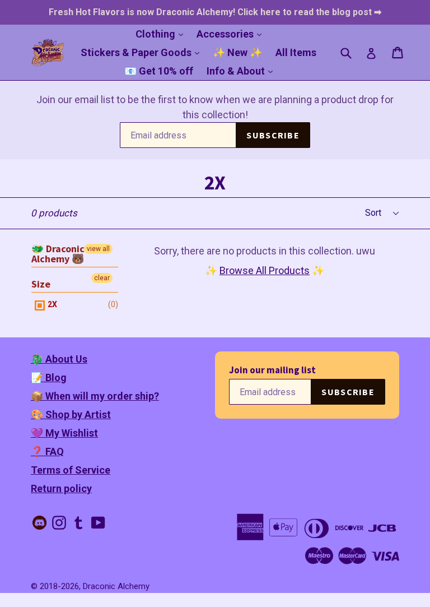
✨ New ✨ (237, 52)
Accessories (232, 33)
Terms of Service (70, 470)
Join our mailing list (272, 370)
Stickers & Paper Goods (143, 52)
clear (102, 278)
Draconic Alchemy (116, 586)
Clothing (162, 33)
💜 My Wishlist (64, 433)
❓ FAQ (47, 451)
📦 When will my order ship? (95, 396)
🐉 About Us (59, 359)
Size (40, 283)
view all (98, 249)
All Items (295, 52)
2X (51, 304)
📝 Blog (49, 377)
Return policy (61, 488)
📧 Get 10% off (158, 71)
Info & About (242, 70)
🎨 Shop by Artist (71, 414)
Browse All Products (264, 270)
